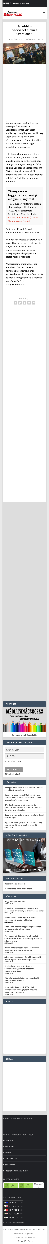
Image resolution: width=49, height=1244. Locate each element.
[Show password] (40, 756)
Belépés (16, 3)
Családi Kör (8, 1140)
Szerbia (37, 39)
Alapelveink (29, 1234)
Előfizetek (26, 3)
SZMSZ (11, 39)
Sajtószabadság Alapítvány (15, 1171)
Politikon (7, 1152)
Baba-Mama (8, 1146)
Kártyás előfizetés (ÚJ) (19, 217)
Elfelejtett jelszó (12, 774)
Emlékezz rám (14, 761)
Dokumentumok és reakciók (24, 735)
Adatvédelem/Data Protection (24, 1237)
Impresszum (18, 1234)
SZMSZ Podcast (10, 1158)
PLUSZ (7, 3)
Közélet (31, 39)
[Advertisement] (24, 93)
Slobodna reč (9, 1164)
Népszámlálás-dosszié (14, 884)
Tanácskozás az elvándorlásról (18, 888)
